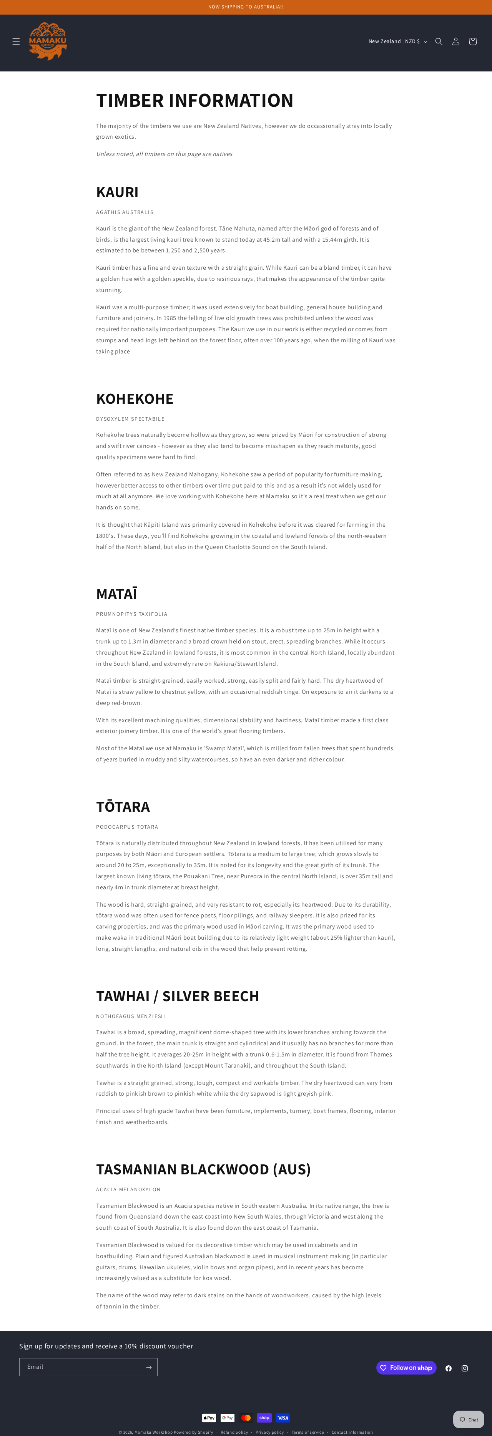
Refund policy (234, 1431)
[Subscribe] (148, 1367)
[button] (16, 41)
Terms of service (308, 1431)
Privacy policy (270, 1431)
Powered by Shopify (193, 1432)
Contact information (352, 1431)
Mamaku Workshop (154, 1432)
